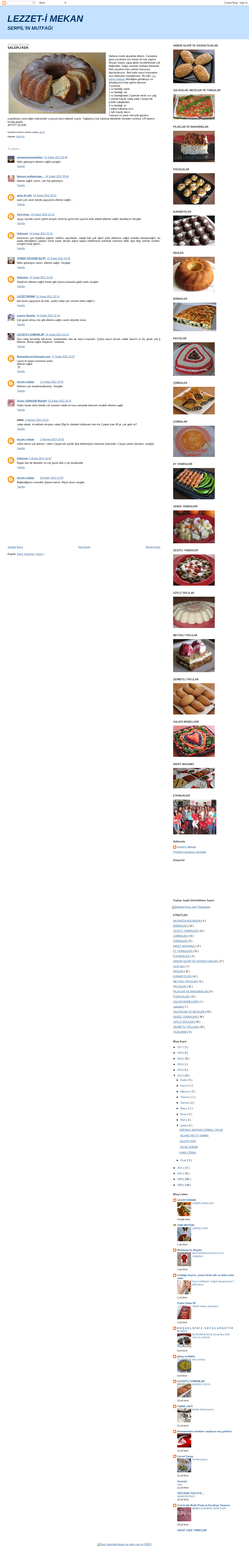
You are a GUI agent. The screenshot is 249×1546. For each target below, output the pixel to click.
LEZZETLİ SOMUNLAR (30, 334)
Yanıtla (21, 166)
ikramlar (182, 1481)
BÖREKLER (180, 925)
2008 (180, 1185)
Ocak (183, 1160)
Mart (183, 1119)
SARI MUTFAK (185, 1225)
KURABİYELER (182, 976)
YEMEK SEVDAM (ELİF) (31, 258)
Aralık (184, 1080)
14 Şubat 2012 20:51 (44, 195)
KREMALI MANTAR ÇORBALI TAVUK (201, 1129)
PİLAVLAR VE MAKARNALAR (191, 991)
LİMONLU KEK (200, 1228)
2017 (180, 1047)
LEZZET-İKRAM (186, 1200)
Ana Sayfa (84, 547)
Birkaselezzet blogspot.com (33, 356)
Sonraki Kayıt (15, 547)
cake (179, 1484)
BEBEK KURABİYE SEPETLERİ (209, 1508)
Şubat (184, 1125)
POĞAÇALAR (181, 996)
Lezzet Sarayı (185, 1456)
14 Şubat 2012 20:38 (55, 157)
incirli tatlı (179, 966)
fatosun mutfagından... (30, 176)
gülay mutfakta (186, 1356)
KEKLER (20, 136)
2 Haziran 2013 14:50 (52, 439)
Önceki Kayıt (153, 547)
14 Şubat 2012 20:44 (57, 176)
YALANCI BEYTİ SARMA (194, 1135)
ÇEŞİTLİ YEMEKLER (185, 930)
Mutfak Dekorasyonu (203, 1409)
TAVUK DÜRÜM (189, 1147)
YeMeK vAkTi (185, 1406)
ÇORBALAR (180, 936)
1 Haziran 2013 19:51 (37, 419)
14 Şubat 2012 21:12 (42, 214)
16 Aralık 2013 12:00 (51, 477)
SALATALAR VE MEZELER (189, 1011)
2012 (180, 1075)
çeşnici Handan (26, 315)
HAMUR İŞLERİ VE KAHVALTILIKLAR (195, 961)
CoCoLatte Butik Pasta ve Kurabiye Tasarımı (203, 1505)
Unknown (22, 233)
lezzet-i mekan (25, 381)
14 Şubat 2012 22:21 (41, 233)
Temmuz (185, 1097)
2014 (180, 1064)
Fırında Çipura (199, 1459)
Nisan (184, 1114)
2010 (180, 1173)
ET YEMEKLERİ (183, 951)
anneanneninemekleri (30, 157)
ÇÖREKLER (180, 941)
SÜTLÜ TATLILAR (183, 1021)
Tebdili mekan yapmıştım (205, 1306)
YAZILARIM (180, 1032)
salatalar (178, 1006)
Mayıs (184, 1108)
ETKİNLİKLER (181, 956)
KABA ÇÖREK (188, 1152)
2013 (180, 1069)
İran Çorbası (198, 1359)
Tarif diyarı (23, 214)
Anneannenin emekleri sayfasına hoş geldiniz (204, 1431)
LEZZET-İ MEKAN (45, 18)
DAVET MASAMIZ (184, 946)
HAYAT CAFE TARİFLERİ (192, 1530)
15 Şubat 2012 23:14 (47, 296)
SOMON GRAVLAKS (203, 1203)
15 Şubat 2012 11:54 (41, 277)
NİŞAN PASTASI (185, 1496)
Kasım (184, 1085)
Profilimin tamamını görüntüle (189, 852)
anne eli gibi (24, 195)
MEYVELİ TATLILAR (185, 981)
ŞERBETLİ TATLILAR (186, 1026)
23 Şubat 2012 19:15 (59, 400)
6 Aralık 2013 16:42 (40, 458)
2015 (180, 1058)
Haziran (185, 1102)
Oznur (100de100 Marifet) (32, 400)
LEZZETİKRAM (26, 296)
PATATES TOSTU (201, 1384)
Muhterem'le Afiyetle (189, 1250)
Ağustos (185, 1091)
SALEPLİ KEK (18, 47)
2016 (180, 1052)
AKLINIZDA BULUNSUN (187, 920)
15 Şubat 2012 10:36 (58, 258)
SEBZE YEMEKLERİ (185, 1016)
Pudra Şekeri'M (186, 1303)
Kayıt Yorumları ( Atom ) (30, 554)
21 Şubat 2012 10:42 (51, 381)
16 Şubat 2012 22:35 (48, 315)
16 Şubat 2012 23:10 (57, 334)
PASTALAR (180, 986)
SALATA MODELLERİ (186, 1001)
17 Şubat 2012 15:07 (63, 356)
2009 (180, 1179)
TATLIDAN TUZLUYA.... (191, 1493)
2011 (180, 1167)
